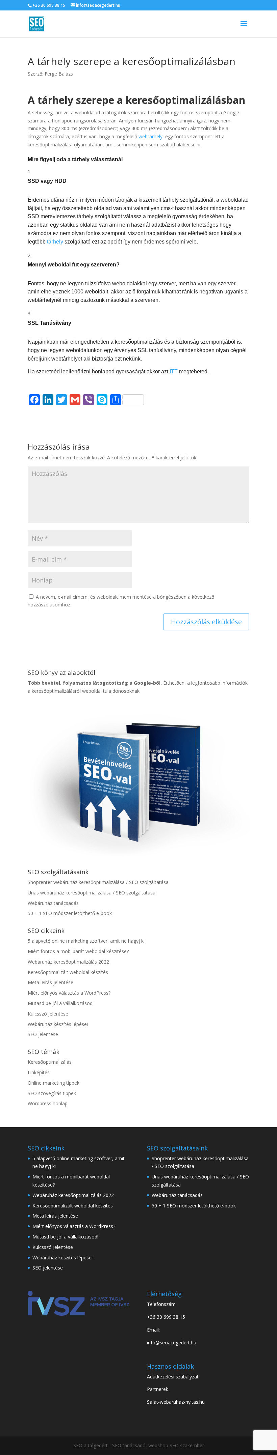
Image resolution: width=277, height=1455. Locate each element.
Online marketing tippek (53, 1083)
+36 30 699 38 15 (48, 5)
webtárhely (150, 136)
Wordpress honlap (48, 1103)
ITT (174, 371)
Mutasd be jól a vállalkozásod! (61, 1003)
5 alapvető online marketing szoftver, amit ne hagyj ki (86, 941)
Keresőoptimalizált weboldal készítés (68, 972)
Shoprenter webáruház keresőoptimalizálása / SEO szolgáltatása (98, 882)
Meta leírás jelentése (50, 982)
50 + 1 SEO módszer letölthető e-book (70, 913)
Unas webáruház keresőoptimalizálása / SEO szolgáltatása (91, 892)
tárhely (55, 242)
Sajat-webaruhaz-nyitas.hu (176, 1402)
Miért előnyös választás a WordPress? (69, 993)
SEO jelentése (43, 1034)
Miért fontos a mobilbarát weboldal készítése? (78, 951)
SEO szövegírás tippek (52, 1093)
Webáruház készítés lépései (58, 1024)
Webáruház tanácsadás (53, 903)
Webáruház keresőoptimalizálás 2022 (68, 962)
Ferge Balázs (59, 73)
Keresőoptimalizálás (50, 1062)
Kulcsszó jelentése (48, 1013)
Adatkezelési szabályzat (173, 1376)
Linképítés (39, 1072)
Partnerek (157, 1389)
